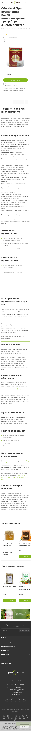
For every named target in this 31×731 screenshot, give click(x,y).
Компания (5, 654)
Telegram (11, 700)
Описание (6, 102)
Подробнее (15, 728)
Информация (6, 659)
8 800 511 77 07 (16, 680)
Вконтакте (7, 700)
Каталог (4, 637)
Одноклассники (19, 700)
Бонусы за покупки (8, 646)
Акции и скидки (7, 642)
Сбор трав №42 (17, 477)
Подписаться (24, 630)
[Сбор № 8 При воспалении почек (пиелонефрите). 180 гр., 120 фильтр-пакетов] (15, 57)
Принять (24, 726)
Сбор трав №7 (21, 475)
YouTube (15, 700)
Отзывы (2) (18, 102)
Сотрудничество (7, 663)
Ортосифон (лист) (15, 389)
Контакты (5, 650)
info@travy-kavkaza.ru (17, 684)
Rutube (24, 700)
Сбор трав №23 (6, 477)
